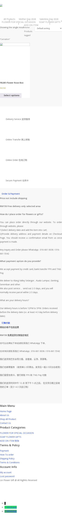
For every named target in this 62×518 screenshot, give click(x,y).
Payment (4, 450)
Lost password (7, 476)
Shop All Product (8, 419)
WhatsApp (12, 507)
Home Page (6, 411)
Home (27, 27)
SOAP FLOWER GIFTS (10, 436)
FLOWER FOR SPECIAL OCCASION (17, 432)
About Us (4, 415)
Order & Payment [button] (11, 193)
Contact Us (5, 423)
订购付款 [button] (6, 322)
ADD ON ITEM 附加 (9, 440)
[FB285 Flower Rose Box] (15, 60)
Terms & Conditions (10, 462)
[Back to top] (31, 499)
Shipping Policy (7, 458)
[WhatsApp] (6, 507)
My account (5, 472)
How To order (7, 454)
